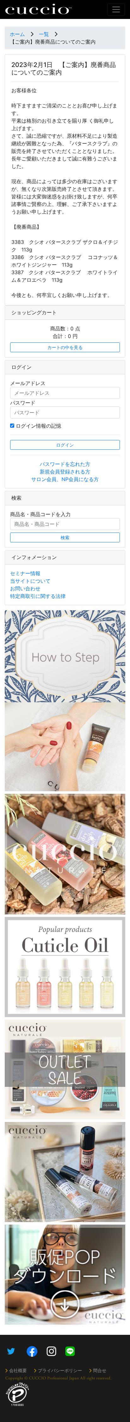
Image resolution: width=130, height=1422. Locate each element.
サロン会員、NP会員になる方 (65, 479)
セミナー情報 (25, 573)
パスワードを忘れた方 (65, 464)
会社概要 (18, 1370)
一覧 (44, 34)
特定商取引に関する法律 (38, 596)
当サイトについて (30, 581)
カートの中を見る (65, 347)
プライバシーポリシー (60, 1370)
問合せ (99, 1370)
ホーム (17, 34)
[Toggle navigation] (116, 9)
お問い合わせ (25, 588)
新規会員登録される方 (65, 471)
